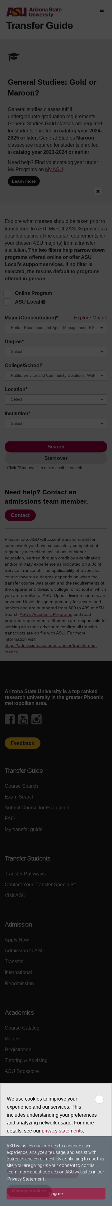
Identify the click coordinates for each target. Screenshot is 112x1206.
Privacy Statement (25, 1179)
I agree (56, 1193)
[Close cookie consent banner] (99, 1099)
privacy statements (62, 1130)
